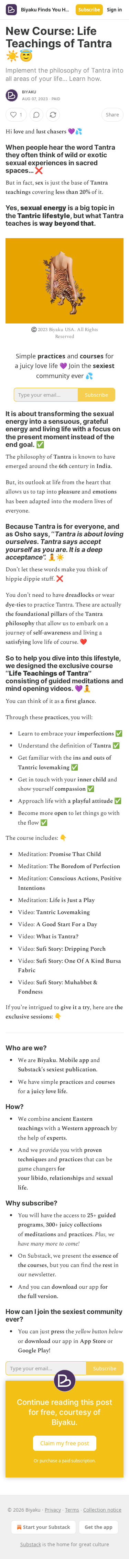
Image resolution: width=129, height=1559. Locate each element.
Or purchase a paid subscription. (65, 1461)
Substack (30, 1544)
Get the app (98, 1527)
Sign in (114, 10)
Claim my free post (64, 1443)
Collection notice (102, 1509)
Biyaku (29, 92)
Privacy (53, 1509)
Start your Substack (46, 1527)
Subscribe (89, 10)
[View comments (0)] (36, 115)
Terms (72, 1509)
